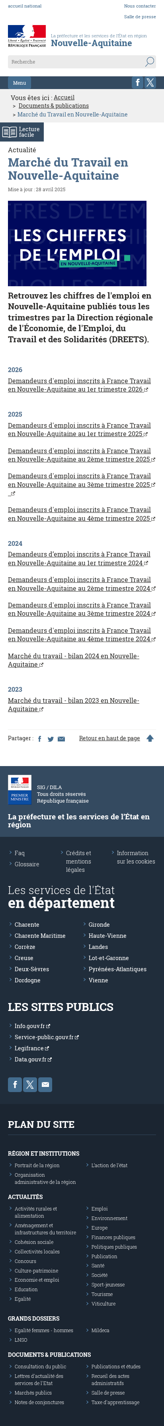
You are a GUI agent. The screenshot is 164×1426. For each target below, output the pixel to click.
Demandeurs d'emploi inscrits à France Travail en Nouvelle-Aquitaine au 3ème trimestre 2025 (79, 479)
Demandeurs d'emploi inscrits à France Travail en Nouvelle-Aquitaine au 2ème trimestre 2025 (79, 454)
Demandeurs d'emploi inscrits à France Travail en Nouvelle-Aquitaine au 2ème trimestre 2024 (80, 583)
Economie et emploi (37, 1280)
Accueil (64, 97)
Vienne (98, 980)
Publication (104, 1256)
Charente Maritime (40, 935)
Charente (27, 924)
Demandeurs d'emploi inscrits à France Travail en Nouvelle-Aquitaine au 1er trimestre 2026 (79, 384)
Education (26, 1289)
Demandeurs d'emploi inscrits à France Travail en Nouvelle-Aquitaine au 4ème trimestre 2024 (80, 634)
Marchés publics (33, 1392)
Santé (98, 1265)
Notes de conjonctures (39, 1402)
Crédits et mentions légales (78, 861)
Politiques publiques (114, 1247)
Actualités (25, 1197)
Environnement (109, 1218)
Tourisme (102, 1294)
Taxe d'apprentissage (115, 1402)
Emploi (100, 1208)
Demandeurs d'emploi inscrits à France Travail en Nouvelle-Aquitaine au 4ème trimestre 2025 (79, 513)
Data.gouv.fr (31, 1059)
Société (99, 1275)
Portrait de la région (37, 1165)
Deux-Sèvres (32, 969)
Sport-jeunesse (108, 1284)
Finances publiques (113, 1237)
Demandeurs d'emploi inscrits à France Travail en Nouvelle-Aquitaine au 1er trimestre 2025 (79, 429)
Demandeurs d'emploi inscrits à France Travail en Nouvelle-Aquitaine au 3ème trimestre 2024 (80, 609)
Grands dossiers (33, 1318)
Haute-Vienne (108, 935)
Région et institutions (43, 1153)
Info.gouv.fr (30, 1026)
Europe (99, 1227)
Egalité (23, 1299)
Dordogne (28, 980)
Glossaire (27, 864)
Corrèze (25, 947)
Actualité (22, 150)
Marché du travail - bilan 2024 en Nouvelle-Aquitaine (73, 660)
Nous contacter (140, 6)
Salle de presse (140, 16)
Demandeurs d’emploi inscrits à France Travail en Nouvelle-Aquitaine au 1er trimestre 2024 (79, 558)
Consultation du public (40, 1366)
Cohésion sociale (34, 1242)
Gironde (99, 924)
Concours (25, 1261)
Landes (98, 947)
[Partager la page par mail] (61, 738)
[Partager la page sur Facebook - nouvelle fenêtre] (39, 738)
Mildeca (100, 1330)
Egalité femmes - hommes (44, 1330)
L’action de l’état (109, 1165)
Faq (20, 853)
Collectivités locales (37, 1251)
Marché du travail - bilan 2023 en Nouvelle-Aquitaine (73, 704)
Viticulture (103, 1303)
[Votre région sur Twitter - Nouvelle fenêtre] (150, 82)
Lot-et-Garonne (109, 958)
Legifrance (30, 1048)
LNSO (21, 1340)
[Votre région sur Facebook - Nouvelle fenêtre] (137, 82)
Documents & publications (54, 105)
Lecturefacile (29, 131)
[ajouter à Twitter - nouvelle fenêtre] (50, 738)
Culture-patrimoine (36, 1270)
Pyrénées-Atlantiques (117, 969)
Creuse (24, 958)
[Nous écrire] (45, 1084)
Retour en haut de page (109, 738)
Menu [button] (19, 83)
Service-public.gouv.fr (45, 1037)
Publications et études (116, 1366)
